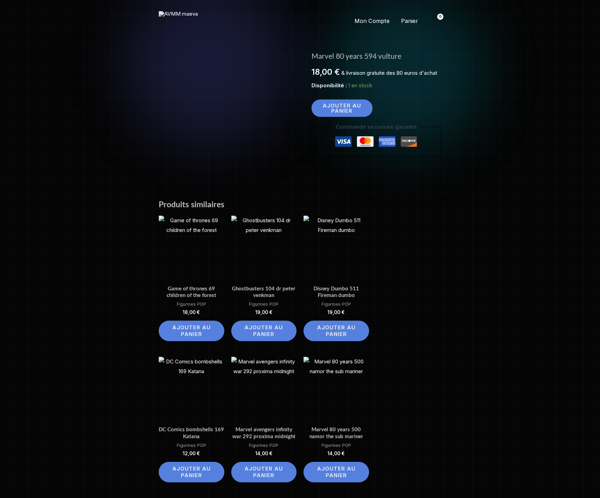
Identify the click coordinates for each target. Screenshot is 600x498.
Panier (409, 20)
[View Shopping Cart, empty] (436, 21)
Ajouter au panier (342, 108)
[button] (300, 21)
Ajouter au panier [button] (191, 331)
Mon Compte (372, 20)
